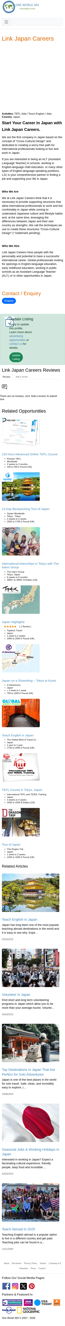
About (6, 1263)
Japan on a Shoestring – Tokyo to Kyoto (29, 680)
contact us (15, 343)
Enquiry (9, 300)
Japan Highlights (13, 622)
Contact (42, 1268)
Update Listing (16, 357)
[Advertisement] (32, 76)
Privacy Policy (30, 1263)
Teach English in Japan (18, 735)
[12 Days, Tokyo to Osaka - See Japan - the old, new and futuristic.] (21, 600)
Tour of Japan (11, 844)
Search (43, 1263)
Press (33, 1268)
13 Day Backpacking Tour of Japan (26, 509)
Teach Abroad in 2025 (18, 1229)
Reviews (6, 377)
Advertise (23, 1268)
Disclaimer (16, 1263)
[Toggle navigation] (6, 22)
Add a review (22, 377)
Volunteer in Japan (16, 995)
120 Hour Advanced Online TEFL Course (30, 454)
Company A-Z (55, 1263)
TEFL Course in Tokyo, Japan (22, 790)
